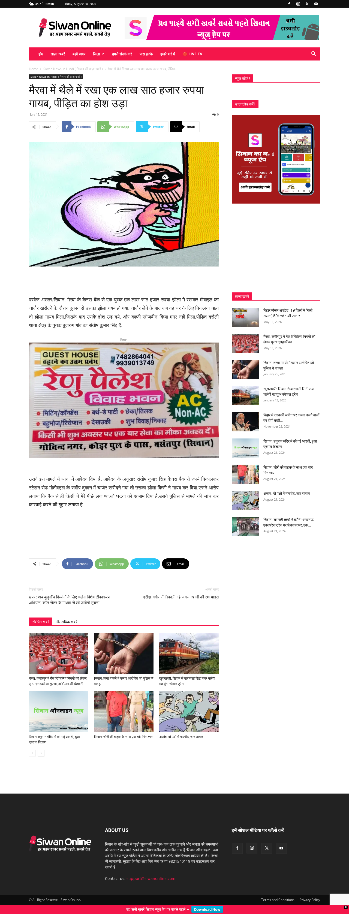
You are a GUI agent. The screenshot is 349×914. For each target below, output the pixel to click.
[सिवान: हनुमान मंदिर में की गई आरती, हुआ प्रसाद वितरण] (58, 702)
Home (33, 68)
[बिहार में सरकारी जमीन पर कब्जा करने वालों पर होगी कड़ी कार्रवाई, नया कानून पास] (245, 421)
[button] (313, 54)
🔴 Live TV (192, 53)
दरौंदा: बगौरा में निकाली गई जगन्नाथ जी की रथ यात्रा (181, 588)
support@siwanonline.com (151, 869)
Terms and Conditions (277, 890)
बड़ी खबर (79, 53)
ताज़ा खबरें (58, 53)
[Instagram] (298, 4)
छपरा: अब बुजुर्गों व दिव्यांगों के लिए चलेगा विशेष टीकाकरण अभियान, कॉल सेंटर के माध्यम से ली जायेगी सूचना (69, 591)
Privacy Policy (310, 890)
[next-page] (41, 744)
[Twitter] (307, 4)
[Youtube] (316, 4)
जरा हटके (146, 53)
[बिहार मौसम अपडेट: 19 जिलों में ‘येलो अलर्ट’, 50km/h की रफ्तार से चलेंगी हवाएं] (245, 317)
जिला (96, 53)
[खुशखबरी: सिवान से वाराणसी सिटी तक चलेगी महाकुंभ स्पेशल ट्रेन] (189, 644)
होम (40, 53)
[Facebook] (289, 4)
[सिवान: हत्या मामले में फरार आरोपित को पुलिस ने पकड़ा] (124, 644)
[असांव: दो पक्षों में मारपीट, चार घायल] (189, 702)
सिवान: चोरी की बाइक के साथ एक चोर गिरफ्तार (123, 728)
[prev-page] (32, 744)
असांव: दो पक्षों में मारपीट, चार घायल (181, 728)
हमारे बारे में (167, 53)
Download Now (207, 909)
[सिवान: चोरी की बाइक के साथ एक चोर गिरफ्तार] (124, 702)
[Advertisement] (124, 282)
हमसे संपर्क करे (122, 53)
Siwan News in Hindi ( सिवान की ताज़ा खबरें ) (73, 68)
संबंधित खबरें (40, 613)
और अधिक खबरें (66, 613)
